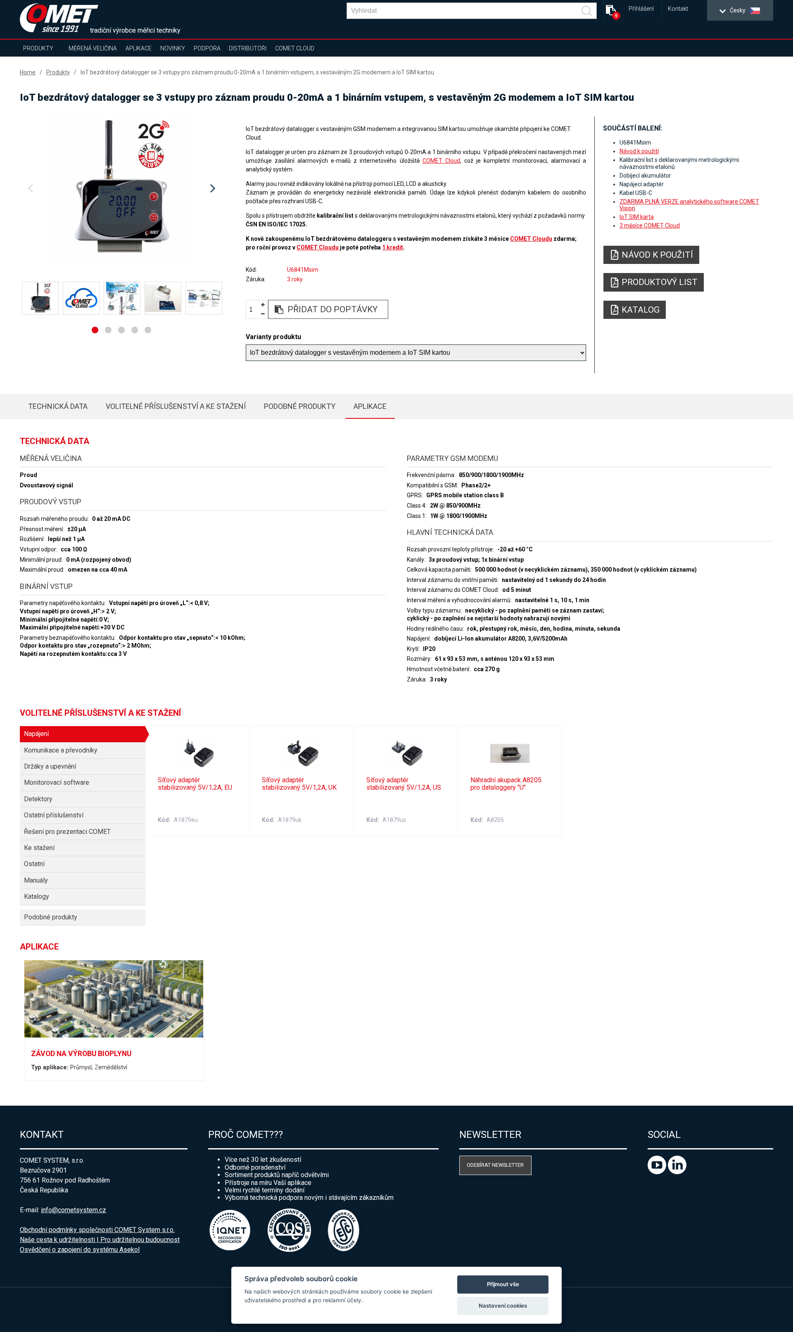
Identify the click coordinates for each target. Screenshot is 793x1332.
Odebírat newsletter (495, 1165)
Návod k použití (639, 151)
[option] (121, 188)
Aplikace (139, 48)
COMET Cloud (294, 48)
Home (28, 72)
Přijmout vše (503, 1284)
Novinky (172, 48)
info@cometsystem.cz (73, 1210)
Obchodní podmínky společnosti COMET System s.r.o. (97, 1230)
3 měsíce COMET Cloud (650, 225)
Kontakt (678, 8)
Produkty (38, 48)
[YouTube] (658, 1172)
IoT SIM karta (637, 217)
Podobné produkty (299, 406)
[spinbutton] (254, 310)
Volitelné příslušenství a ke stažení (176, 406)
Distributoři (247, 48)
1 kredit (392, 247)
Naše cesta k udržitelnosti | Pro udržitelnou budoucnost (100, 1240)
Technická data (58, 406)
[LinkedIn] (677, 1172)
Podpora (207, 48)
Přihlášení (641, 8)
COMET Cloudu (531, 238)
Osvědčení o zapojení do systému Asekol (80, 1250)
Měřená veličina (93, 48)
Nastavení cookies (503, 1305)
